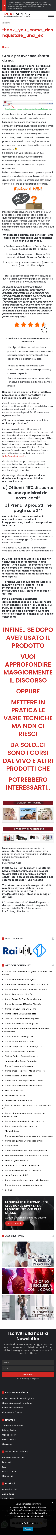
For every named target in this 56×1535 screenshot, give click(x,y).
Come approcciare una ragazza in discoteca (27, 1180)
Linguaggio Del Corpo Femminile (21, 1061)
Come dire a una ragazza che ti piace (23, 1185)
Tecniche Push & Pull (15, 1095)
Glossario (7, 1444)
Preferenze (29, 1523)
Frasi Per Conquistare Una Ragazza (22, 1018)
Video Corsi (8, 1498)
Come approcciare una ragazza (21, 1126)
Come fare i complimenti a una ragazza (24, 1121)
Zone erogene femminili (17, 1160)
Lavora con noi (9, 1471)
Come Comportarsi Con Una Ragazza (23, 1046)
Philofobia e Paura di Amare (18, 1100)
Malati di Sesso (12, 1131)
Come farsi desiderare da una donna (23, 1170)
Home (7, 22)
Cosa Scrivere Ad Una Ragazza (20, 1051)
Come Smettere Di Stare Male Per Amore (25, 1070)
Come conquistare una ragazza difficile (24, 1140)
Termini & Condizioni (12, 1425)
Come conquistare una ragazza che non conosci (29, 1136)
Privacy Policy (9, 1430)
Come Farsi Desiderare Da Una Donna (23, 1085)
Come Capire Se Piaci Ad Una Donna (23, 999)
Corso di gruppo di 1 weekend (17, 1403)
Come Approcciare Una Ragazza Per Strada (26, 989)
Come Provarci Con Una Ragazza (21, 1023)
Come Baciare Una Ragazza (19, 1036)
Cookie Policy (9, 1435)
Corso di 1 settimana (12, 1407)
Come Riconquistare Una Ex (18, 994)
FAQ (4, 1466)
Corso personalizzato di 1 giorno (18, 1398)
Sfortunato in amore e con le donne (22, 1165)
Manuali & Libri (9, 1489)
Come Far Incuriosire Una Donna (20, 1008)
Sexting (8, 1189)
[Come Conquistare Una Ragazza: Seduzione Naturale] (17, 15)
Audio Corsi (8, 1494)
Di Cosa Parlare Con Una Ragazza (21, 1056)
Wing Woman (11, 1145)
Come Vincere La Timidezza (18, 1075)
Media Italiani (9, 1439)
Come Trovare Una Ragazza (19, 1066)
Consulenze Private (12, 1412)
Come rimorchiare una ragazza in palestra (26, 1150)
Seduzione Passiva (14, 1090)
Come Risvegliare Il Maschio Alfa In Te (23, 1004)
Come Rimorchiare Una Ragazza (21, 979)
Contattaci (7, 1476)
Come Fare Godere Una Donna (20, 1041)
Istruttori (6, 1462)
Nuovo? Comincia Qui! (13, 1457)
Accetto (28, 1529)
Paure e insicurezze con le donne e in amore (27, 1155)
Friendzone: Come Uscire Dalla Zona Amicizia (27, 984)
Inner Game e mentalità (16, 1175)
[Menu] (51, 15)
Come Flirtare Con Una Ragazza (20, 1013)
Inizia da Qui (14, 1223)
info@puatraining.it (13, 456)
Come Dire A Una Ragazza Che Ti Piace (24, 1080)
